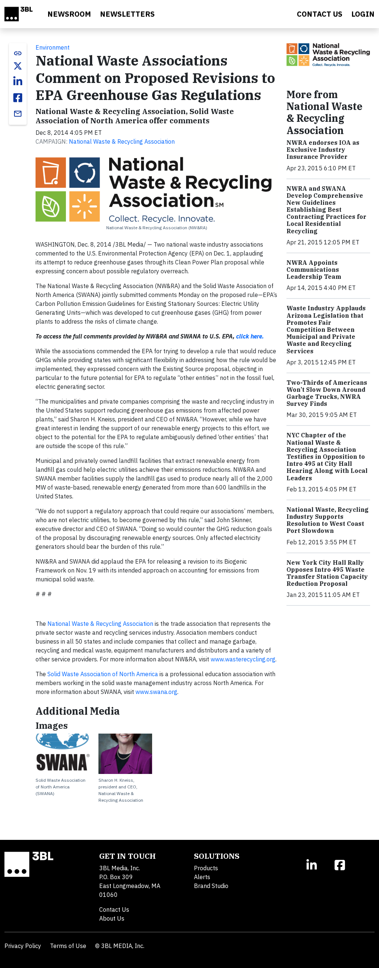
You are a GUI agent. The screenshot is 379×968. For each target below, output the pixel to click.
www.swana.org (156, 691)
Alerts (202, 877)
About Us (111, 918)
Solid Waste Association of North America (102, 674)
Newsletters (127, 14)
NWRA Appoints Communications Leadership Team (313, 269)
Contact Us (114, 909)
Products (206, 868)
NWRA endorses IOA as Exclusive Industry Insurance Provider (322, 149)
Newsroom (69, 14)
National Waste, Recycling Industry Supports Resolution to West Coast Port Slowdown (327, 520)
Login (363, 14)
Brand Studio (211, 885)
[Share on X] (17, 66)
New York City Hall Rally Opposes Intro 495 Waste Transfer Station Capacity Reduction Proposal (327, 573)
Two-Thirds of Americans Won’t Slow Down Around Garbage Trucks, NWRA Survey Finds (326, 393)
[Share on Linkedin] (17, 81)
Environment (53, 47)
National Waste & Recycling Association (122, 141)
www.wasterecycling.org (243, 659)
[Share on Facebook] (17, 98)
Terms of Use (68, 945)
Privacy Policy (22, 945)
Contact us (319, 14)
